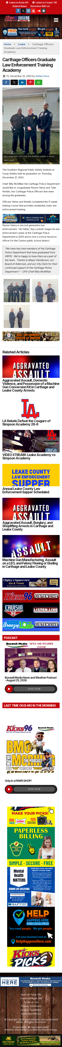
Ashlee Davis (42, 76)
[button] (56, 20)
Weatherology (49, 1029)
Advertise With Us (40, 6)
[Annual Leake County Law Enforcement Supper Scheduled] (31, 475)
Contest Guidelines (31, 1009)
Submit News (19, 6)
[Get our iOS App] (43, 10)
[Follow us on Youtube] (33, 10)
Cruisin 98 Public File (31, 998)
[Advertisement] (31, 32)
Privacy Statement (31, 1006)
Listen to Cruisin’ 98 (46, 2)
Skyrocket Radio (40, 1027)
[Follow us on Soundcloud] (38, 10)
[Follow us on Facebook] (18, 10)
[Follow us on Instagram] (28, 10)
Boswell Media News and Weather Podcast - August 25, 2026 (31, 679)
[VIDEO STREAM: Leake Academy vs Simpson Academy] (31, 441)
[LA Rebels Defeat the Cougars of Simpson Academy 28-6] (31, 407)
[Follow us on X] (23, 10)
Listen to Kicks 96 (18, 2)
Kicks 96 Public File (31, 994)
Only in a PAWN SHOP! (18, 780)
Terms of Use (31, 1002)
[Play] (9, 689)
